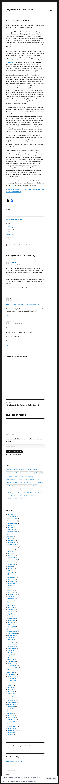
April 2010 (10, 657)
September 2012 (12, 637)
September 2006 (12, 730)
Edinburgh (31, 476)
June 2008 (10, 687)
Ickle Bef (22, 482)
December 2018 (12, 581)
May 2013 (10, 624)
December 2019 (12, 560)
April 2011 (10, 639)
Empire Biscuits (11, 479)
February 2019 (11, 577)
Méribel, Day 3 (9, 227)
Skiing (23, 492)
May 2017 (10, 603)
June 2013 (10, 622)
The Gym (19, 495)
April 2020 (10, 553)
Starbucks (30, 492)
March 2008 (11, 693)
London (9, 486)
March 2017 (10, 607)
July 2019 (10, 566)
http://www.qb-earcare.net (14, 761)
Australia (21, 469)
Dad (27, 244)
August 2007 (11, 706)
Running (9, 492)
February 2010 (11, 661)
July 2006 (10, 734)
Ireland (29, 482)
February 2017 (11, 609)
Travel (31, 495)
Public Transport (33, 489)
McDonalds (16, 486)
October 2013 (11, 620)
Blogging (28, 469)
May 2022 (10, 529)
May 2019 (10, 570)
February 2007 (11, 719)
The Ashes (38, 492)
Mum (29, 486)
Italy (34, 482)
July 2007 (10, 709)
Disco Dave (10, 476)
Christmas (10, 473)
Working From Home (20, 498)
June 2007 (10, 711)
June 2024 (10, 514)
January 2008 (11, 698)
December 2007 (12, 700)
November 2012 (12, 633)
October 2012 (11, 635)
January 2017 (11, 611)
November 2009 (12, 665)
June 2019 (10, 568)
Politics (24, 489)
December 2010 (12, 646)
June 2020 (10, 549)
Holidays (15, 482)
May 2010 (10, 655)
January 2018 (11, 592)
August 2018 (11, 583)
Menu (50, 10)
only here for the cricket (19, 9)
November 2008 (12, 678)
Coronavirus (24, 473)
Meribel (24, 486)
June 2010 (10, 652)
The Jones (13, 262)
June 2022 (10, 527)
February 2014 (11, 616)
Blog (24, 244)
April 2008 (10, 691)
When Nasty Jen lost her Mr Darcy (14, 219)
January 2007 (11, 722)
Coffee (17, 473)
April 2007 (10, 715)
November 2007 (12, 702)
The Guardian (11, 495)
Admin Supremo (12, 469)
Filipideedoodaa (29, 479)
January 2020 (11, 557)
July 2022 (10, 525)
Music (35, 486)
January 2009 (11, 676)
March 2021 (11, 538)
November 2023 (12, 516)
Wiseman (9, 498)
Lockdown (40, 482)
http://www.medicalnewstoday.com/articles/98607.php (23, 304)
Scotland (16, 492)
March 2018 (11, 590)
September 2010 (12, 650)
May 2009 (10, 670)
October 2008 (11, 680)
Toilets (26, 495)
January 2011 (11, 644)
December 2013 (12, 618)
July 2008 (10, 685)
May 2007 (10, 713)
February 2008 (11, 696)
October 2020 (11, 544)
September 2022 (12, 523)
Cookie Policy (33, 781)
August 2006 (11, 732)
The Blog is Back (10, 234)
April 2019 (10, 573)
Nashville (9, 489)
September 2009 (12, 668)
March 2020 (11, 555)
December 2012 (12, 631)
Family (20, 479)
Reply (8, 292)
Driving (24, 476)
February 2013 (11, 627)
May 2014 (10, 614)
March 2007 (11, 717)
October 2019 (11, 564)
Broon (35, 469)
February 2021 (11, 540)
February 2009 (11, 674)
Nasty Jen (31, 244)
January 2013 (11, 629)
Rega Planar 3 (10, 62)
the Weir (13, 322)
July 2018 (10, 585)
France (9, 482)
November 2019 (12, 562)
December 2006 (12, 724)
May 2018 (10, 588)
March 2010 (11, 659)
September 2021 (12, 531)
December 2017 (12, 594)
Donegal (17, 476)
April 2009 (10, 672)
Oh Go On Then (14, 451)
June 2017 (10, 601)
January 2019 (11, 579)
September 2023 (12, 519)
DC (41, 473)
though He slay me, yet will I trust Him (20, 189)
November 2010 (12, 648)
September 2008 (12, 683)
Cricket (32, 473)
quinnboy (10, 244)
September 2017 (12, 596)
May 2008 (10, 689)
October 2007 (11, 704)
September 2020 (12, 547)
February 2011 (11, 642)
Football (37, 479)
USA (36, 495)
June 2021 (10, 534)
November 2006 (12, 726)
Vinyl (35, 244)
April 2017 (10, 605)
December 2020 (12, 542)
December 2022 (12, 521)
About (8, 774)
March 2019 (11, 575)
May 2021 (10, 536)
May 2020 (10, 551)
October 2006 (11, 728)
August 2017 (11, 598)
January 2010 (11, 663)
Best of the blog (11, 771)
